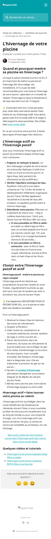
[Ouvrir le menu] (45, 5)
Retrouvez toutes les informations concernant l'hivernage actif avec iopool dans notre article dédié (25, 438)
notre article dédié (16, 124)
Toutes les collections (12, 33)
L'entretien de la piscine (36, 33)
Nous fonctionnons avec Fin (27, 531)
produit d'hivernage (29, 370)
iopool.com (25, 517)
